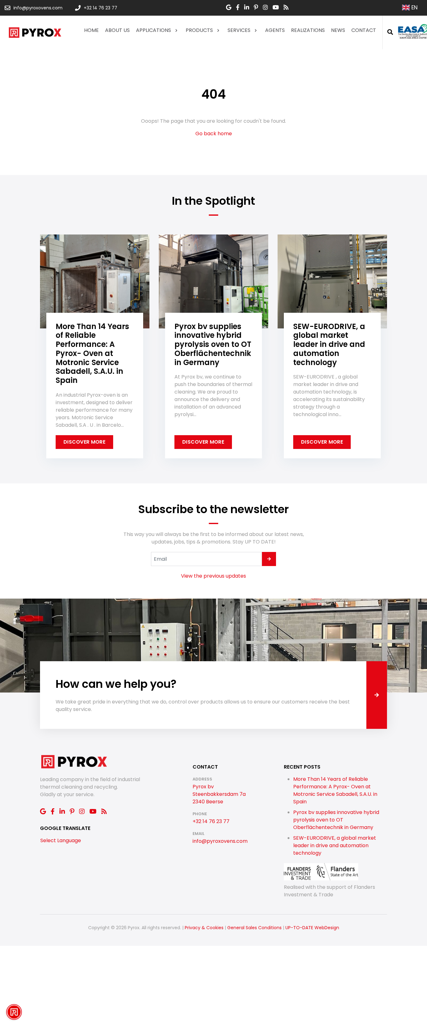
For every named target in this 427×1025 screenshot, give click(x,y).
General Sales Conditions (254, 928)
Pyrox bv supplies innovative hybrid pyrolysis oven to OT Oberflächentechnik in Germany (336, 820)
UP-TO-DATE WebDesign (312, 928)
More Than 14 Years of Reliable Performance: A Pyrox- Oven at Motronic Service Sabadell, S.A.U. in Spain (335, 790)
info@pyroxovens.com (220, 841)
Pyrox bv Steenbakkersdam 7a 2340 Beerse (219, 794)
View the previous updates (213, 575)
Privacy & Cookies (204, 928)
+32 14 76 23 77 (211, 821)
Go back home (213, 133)
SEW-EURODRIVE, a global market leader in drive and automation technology (334, 845)
